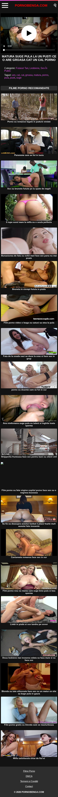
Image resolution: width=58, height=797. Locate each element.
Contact (29, 786)
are (13, 75)
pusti (12, 77)
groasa (29, 75)
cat (22, 75)
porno (45, 75)
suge (19, 77)
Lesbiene (34, 68)
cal (18, 75)
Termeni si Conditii (29, 781)
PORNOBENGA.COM (31, 5)
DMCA (29, 776)
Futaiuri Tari (22, 68)
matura (37, 75)
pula (6, 77)
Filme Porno (29, 771)
